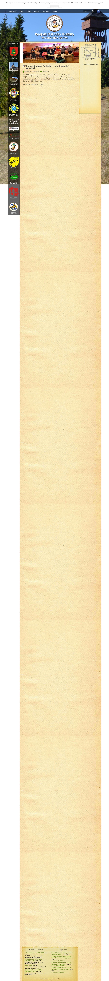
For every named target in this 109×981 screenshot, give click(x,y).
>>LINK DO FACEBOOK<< (59, 961)
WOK (21, 11)
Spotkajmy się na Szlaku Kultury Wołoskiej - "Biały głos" (61, 963)
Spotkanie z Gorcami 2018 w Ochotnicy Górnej (33, 970)
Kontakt (54, 11)
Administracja (54, 979)
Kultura (29, 11)
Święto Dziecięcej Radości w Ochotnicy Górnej (33, 959)
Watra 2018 (28, 965)
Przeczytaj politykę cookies (54, 7)
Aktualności (13, 11)
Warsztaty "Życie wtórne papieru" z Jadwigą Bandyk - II (62, 953)
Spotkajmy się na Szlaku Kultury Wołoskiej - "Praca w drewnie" (61, 968)
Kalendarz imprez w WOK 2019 (34, 953)
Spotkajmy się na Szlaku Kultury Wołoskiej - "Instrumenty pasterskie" (62, 957)
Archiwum (46, 11)
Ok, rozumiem (54, 6)
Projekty (36, 11)
